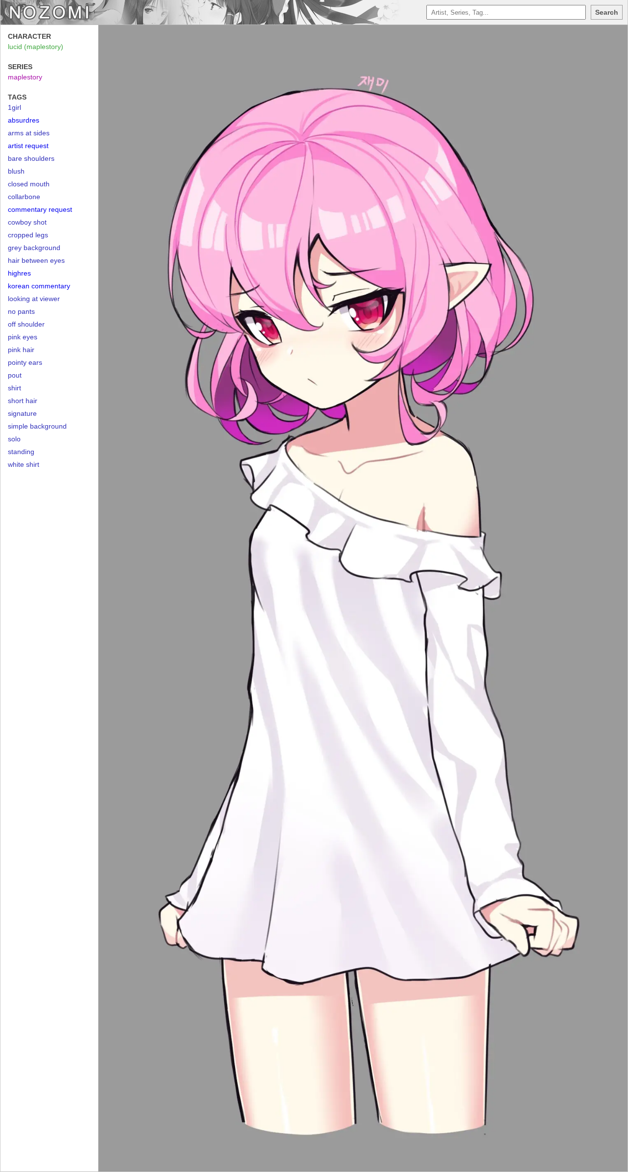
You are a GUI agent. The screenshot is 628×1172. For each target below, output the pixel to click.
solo (14, 439)
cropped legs (28, 235)
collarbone (24, 197)
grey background (34, 248)
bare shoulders (31, 158)
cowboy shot (27, 222)
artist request (28, 146)
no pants (21, 311)
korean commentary (39, 286)
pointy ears (25, 362)
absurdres (23, 120)
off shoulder (26, 324)
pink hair (21, 350)
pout (15, 375)
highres (19, 273)
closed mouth (29, 184)
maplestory (25, 77)
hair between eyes (36, 260)
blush (16, 171)
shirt (14, 388)
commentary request (40, 209)
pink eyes (22, 337)
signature (22, 413)
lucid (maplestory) (35, 47)
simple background (37, 426)
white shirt (23, 464)
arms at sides (29, 133)
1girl (14, 107)
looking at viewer (34, 299)
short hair (22, 401)
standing (21, 452)
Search (606, 12)
